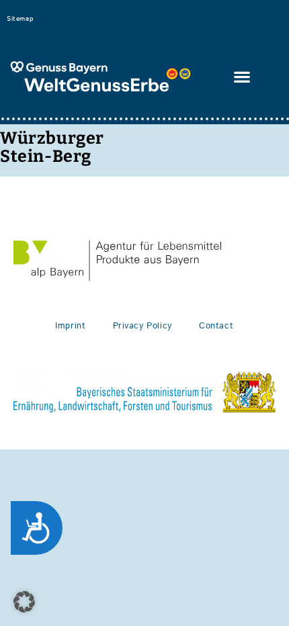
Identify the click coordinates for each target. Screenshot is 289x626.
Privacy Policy (142, 326)
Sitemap (20, 19)
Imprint (70, 326)
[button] (242, 77)
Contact (216, 326)
